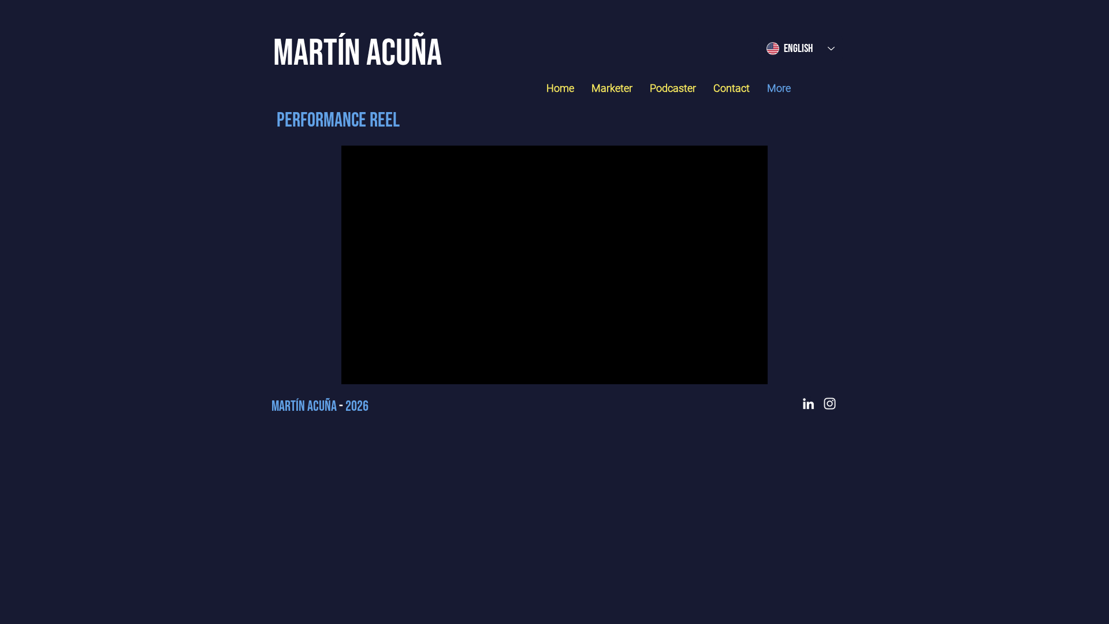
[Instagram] (830, 403)
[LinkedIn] (808, 403)
